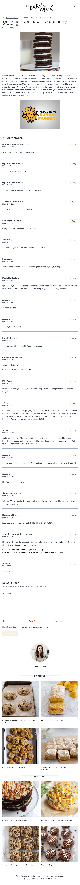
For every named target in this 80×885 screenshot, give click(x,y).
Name (6, 621)
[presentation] (20, 699)
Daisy (5, 381)
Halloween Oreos (14, 87)
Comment (8, 593)
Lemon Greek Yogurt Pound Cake (56, 720)
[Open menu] (4, 5)
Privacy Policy (50, 879)
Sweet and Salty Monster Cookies (17, 865)
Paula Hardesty (9, 278)
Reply (74, 145)
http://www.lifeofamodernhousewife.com (19, 370)
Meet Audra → (40, 666)
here (71, 92)
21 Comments (14, 28)
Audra (6, 28)
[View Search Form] (75, 6)
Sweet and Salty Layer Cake (15, 820)
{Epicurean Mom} (10, 163)
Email (32, 621)
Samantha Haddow (11, 220)
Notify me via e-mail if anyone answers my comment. (26, 627)
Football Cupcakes (49, 865)
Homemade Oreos (14, 84)
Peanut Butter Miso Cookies (15, 767)
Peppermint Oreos (33, 87)
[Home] (3, 18)
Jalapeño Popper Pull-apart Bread (56, 820)
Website (58, 621)
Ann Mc (6, 240)
